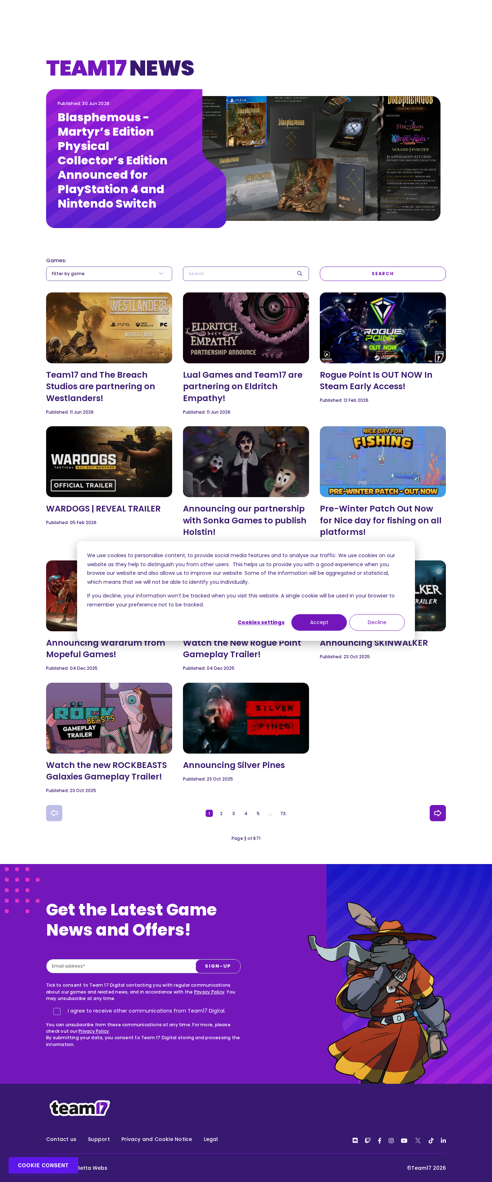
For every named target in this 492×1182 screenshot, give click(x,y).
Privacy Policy (209, 992)
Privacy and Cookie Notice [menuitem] (156, 1139)
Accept (319, 622)
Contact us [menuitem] (61, 1139)
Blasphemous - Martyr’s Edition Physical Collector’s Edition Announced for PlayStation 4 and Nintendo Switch (112, 160)
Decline (377, 622)
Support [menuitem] (99, 1139)
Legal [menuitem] (211, 1139)
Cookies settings (261, 622)
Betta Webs (92, 1168)
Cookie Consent (43, 1165)
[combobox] (246, 274)
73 (283, 813)
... (270, 813)
